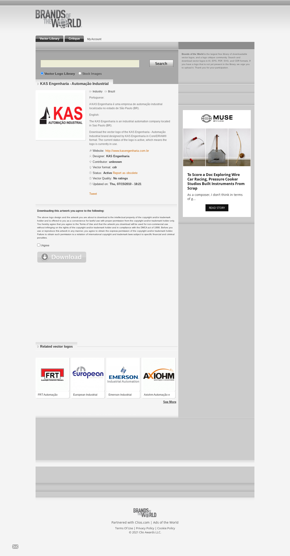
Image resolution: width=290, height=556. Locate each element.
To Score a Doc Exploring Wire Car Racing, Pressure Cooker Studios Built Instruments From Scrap (216, 181)
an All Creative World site (73, 28)
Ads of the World (166, 522)
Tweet (93, 193)
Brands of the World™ (59, 19)
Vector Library (49, 38)
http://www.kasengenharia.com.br (127, 150)
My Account (94, 39)
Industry (97, 91)
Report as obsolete (125, 173)
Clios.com (142, 522)
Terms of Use (124, 528)
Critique (74, 38)
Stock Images (92, 73)
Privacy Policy (145, 528)
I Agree (45, 245)
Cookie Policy (166, 528)
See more (169, 402)
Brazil (111, 91)
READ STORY (217, 208)
